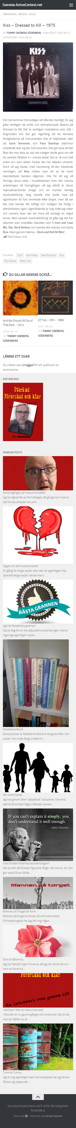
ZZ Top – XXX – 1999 (51, 320)
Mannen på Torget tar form (19, 911)
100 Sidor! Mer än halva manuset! (23, 1010)
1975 (20, 255)
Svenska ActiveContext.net (22, 5)
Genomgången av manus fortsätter (24, 492)
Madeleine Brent (13, 729)
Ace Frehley (32, 255)
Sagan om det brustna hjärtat (20, 566)
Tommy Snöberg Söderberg (24, 32)
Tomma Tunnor (12, 1072)
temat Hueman (54, 1116)
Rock (32, 14)
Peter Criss (25, 261)
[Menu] (71, 5)
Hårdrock (9, 14)
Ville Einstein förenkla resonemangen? (26, 863)
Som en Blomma (13, 959)
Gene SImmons (48, 255)
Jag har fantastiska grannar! (19, 626)
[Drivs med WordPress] (26, 1116)
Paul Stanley (10, 261)
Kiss (62, 255)
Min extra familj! (12, 795)
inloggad (28, 365)
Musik (23, 14)
